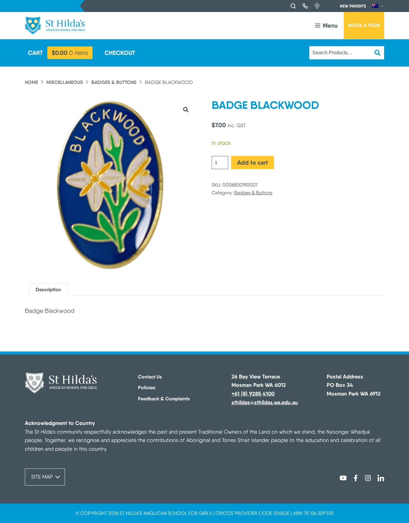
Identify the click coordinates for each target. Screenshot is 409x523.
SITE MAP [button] (42, 477)
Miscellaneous (64, 82)
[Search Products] (377, 52)
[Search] (293, 6)
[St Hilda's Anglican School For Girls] (55, 25)
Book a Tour (364, 25)
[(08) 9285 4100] (305, 6)
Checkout (119, 52)
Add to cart (252, 162)
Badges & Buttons (114, 82)
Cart (35, 52)
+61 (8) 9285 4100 (253, 393)
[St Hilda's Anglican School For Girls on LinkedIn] (381, 477)
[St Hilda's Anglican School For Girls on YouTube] (343, 477)
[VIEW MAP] (317, 6)
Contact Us (150, 377)
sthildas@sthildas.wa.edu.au (264, 402)
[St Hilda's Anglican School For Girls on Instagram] (368, 477)
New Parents (353, 6)
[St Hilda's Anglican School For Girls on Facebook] (355, 477)
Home (31, 82)
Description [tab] (48, 289)
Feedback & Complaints (164, 399)
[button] (326, 25)
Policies (146, 387)
